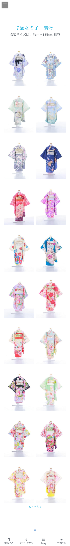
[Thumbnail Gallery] (19, 63)
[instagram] (35, 529)
